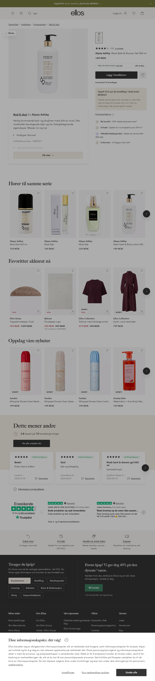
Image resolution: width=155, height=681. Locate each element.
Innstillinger (68, 672)
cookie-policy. (15, 664)
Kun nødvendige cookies (95, 672)
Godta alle (131, 672)
